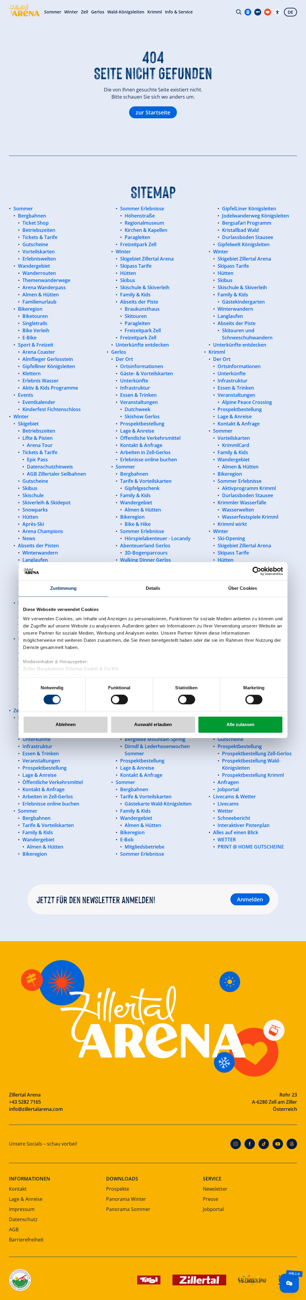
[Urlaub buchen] (267, 12)
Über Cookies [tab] (242, 588)
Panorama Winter (126, 1199)
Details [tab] (153, 588)
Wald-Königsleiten (125, 12)
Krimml (154, 12)
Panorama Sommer (128, 1209)
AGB (14, 1229)
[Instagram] (235, 1144)
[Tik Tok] (263, 1144)
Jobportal (213, 1209)
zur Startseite (153, 112)
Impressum (22, 1209)
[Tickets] (247, 12)
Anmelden (250, 899)
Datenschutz (23, 1219)
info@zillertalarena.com (36, 1109)
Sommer (52, 12)
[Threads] (292, 1144)
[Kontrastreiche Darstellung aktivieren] (277, 12)
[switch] (119, 700)
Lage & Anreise (25, 1199)
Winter (71, 12)
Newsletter (215, 1189)
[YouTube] (278, 1144)
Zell (84, 12)
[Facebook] (249, 1144)
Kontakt (18, 1189)
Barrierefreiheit (26, 1239)
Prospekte (117, 1189)
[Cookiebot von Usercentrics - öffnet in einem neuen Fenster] (257, 570)
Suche (239, 12)
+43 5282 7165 (25, 1102)
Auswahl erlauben (153, 724)
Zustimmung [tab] (63, 588)
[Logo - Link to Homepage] (24, 10)
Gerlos (97, 12)
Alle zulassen (240, 724)
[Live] (257, 12)
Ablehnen (66, 724)
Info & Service (179, 12)
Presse (210, 1199)
